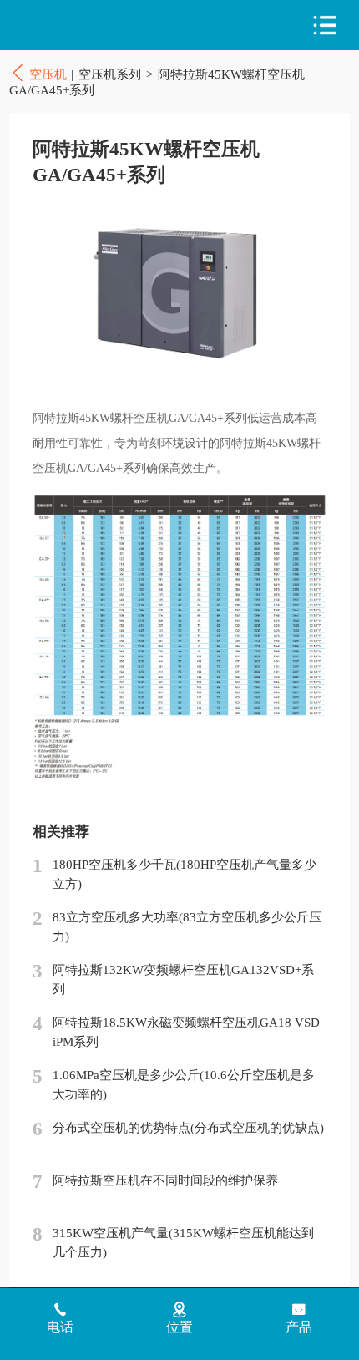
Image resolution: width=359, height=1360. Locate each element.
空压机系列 (109, 74)
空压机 (83, 25)
